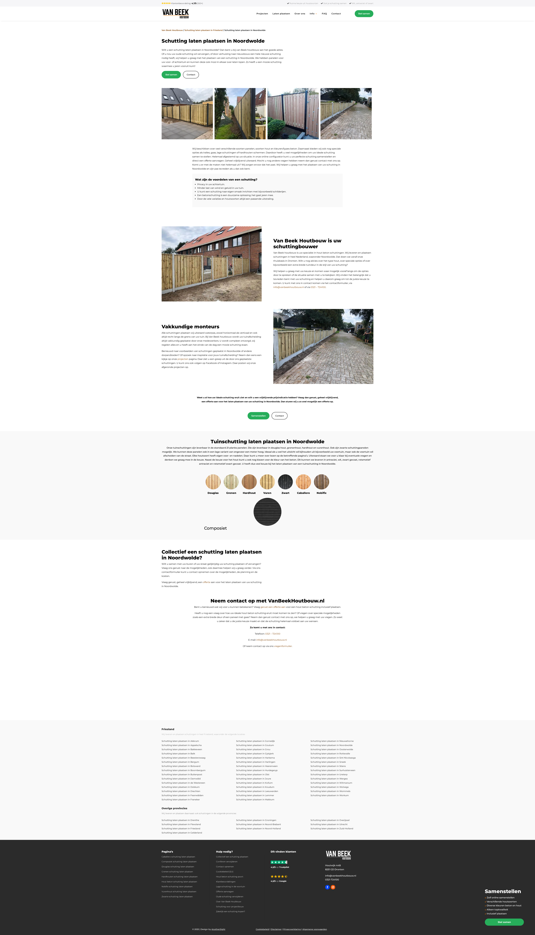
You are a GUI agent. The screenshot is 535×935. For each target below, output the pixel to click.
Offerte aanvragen (225, 891)
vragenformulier (283, 646)
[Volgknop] (327, 887)
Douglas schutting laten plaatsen (178, 866)
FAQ (324, 13)
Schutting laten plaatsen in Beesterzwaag (183, 757)
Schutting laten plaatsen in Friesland (204, 30)
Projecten (262, 13)
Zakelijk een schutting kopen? (230, 911)
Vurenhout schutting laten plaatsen (179, 891)
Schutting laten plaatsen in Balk (178, 753)
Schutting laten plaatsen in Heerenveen (257, 766)
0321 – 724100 (318, 287)
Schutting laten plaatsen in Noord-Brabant (258, 824)
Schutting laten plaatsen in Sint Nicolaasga (333, 757)
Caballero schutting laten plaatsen (178, 856)
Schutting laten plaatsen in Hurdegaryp (257, 770)
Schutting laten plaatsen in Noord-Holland (258, 828)
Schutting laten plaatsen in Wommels (330, 791)
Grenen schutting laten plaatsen (177, 871)
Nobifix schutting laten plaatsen (177, 886)
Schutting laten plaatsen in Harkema (255, 757)
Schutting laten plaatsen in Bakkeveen (182, 749)
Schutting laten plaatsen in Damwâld (181, 778)
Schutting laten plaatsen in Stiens (328, 766)
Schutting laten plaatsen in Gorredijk (255, 741)
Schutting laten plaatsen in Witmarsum (331, 782)
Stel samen (364, 13)
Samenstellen (258, 415)
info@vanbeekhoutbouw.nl (288, 287)
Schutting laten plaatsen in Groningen (256, 820)
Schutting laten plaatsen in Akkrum (180, 741)
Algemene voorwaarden (314, 929)
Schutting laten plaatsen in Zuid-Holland (332, 828)
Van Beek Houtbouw (172, 30)
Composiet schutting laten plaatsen (179, 861)
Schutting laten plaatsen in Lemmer (255, 795)
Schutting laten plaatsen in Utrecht (329, 824)
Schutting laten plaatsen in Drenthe (180, 820)
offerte (206, 582)
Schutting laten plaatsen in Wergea (329, 778)
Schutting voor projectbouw (230, 906)
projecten (182, 359)
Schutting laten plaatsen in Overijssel (330, 820)
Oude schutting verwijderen (229, 896)
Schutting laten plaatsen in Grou (253, 749)
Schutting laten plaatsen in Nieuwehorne (332, 741)
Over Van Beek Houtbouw (228, 901)
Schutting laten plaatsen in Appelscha (182, 745)
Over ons (300, 13)
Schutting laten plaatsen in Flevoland (181, 824)
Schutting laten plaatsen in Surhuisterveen (333, 770)
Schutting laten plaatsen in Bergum (180, 762)
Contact (336, 13)
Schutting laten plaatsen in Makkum (255, 799)
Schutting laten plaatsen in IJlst (252, 774)
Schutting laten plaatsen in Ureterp (329, 774)
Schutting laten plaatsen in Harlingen (255, 762)
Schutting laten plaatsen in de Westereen (183, 782)
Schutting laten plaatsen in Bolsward (181, 766)
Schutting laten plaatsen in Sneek (328, 762)
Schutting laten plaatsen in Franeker (181, 799)
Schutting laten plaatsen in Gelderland (182, 832)
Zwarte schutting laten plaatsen (177, 896)
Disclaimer (276, 929)
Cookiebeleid (262, 929)
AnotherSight (218, 929)
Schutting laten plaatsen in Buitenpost (182, 774)
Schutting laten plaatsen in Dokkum (181, 787)
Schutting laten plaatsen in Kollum (254, 782)
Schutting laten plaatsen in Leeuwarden (257, 791)
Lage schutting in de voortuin (230, 886)
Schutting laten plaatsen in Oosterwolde (332, 749)
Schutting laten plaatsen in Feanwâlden (182, 795)
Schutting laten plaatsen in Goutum (255, 745)
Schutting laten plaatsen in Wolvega (330, 787)
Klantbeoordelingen (225, 881)
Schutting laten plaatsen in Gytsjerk (255, 753)
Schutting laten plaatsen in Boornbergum (184, 770)
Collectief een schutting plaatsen (232, 856)
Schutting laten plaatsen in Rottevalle (330, 753)
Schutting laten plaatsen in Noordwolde (331, 745)
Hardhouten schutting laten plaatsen (180, 876)
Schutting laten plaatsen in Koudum (255, 787)
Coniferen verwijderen (226, 861)
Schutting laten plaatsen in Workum (330, 795)
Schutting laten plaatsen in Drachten (181, 791)
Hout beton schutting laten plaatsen (179, 881)
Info (312, 13)
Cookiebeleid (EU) (224, 871)
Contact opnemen (225, 866)
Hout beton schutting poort (229, 876)
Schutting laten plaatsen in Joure (253, 778)
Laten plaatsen (281, 13)
